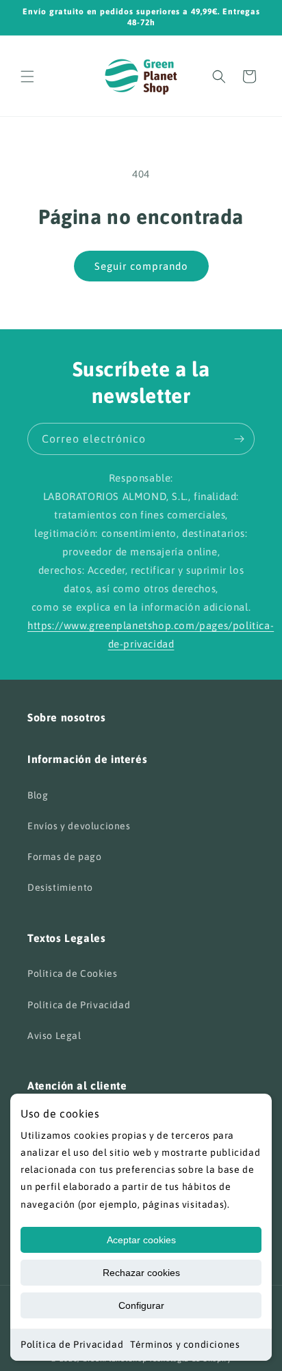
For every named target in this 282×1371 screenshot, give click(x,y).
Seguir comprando (141, 266)
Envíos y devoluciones (79, 825)
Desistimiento (60, 887)
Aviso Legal (54, 1035)
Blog (37, 795)
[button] (27, 76)
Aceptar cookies (141, 1239)
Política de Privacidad (72, 1344)
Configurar (141, 1305)
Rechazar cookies (141, 1272)
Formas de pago (64, 856)
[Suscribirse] (239, 439)
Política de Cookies (72, 973)
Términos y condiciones (185, 1344)
